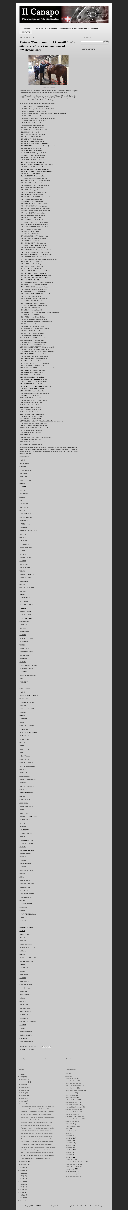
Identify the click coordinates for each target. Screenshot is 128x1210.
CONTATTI (26, 32)
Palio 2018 (69, 1154)
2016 (21, 1187)
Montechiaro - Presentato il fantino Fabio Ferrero (36, 1114)
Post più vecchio (71, 1059)
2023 (21, 1167)
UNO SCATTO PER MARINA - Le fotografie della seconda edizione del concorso (67, 28)
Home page (48, 1059)
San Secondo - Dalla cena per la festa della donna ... (37, 1141)
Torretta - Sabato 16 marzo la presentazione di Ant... (37, 1136)
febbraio (24, 1161)
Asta (67, 1073)
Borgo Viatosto (70, 1097)
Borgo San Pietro (71, 1088)
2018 (21, 1181)
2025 (21, 1074)
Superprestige (70, 1169)
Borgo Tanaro (70, 1093)
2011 (21, 1200)
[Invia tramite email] (43, 1047)
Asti (67, 1076)
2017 (21, 1184)
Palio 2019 (69, 1157)
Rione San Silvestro (72, 1164)
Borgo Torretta (70, 1095)
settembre (24, 1087)
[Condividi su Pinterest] (50, 1047)
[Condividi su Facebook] (48, 1047)
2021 (21, 1173)
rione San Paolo (71, 1174)
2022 (21, 1170)
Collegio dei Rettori (72, 1100)
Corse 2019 (69, 1124)
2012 (21, 1197)
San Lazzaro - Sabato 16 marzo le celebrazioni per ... (38, 1152)
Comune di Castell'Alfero (73, 1116)
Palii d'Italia (69, 1131)
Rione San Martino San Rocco (75, 1162)
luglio (23, 1093)
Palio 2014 (69, 1145)
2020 (21, 1176)
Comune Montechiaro (72, 1105)
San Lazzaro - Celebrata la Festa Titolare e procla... (37, 1120)
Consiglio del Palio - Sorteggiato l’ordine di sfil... (36, 1150)
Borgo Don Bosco (71, 1081)
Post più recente (26, 1059)
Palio (67, 1133)
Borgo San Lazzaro (72, 1083)
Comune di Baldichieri (72, 1112)
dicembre (24, 1079)
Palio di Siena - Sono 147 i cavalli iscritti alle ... (35, 1158)
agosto (23, 1090)
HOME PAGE (27, 28)
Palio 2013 (69, 1143)
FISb (67, 1128)
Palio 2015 (69, 1147)
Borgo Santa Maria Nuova (74, 1090)
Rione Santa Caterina (72, 1166)
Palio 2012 (69, 1140)
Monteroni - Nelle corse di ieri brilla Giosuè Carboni (37, 1109)
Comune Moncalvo (71, 1102)
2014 (21, 1192)
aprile (23, 1101)
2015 (21, 1189)
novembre (24, 1082)
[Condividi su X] (47, 1047)
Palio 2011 (69, 1138)
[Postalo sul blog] (45, 1047)
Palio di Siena (30, 1049)
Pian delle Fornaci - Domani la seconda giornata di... (37, 1128)
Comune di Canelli (71, 1114)
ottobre (23, 1084)
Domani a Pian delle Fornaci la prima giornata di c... (37, 1144)
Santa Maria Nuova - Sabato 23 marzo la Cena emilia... (38, 1147)
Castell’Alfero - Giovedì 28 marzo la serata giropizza (37, 1117)
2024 (21, 1077)
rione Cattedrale (71, 1171)
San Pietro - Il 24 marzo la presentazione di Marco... (37, 1133)
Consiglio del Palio (71, 1121)
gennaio (24, 1164)
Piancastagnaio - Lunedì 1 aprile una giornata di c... (37, 1106)
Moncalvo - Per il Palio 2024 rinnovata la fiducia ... (37, 1125)
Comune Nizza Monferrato (74, 1107)
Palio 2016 (69, 1150)
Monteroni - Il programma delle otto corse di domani (37, 1111)
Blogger (100, 1206)
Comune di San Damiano (73, 1119)
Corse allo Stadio (71, 1126)
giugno (23, 1095)
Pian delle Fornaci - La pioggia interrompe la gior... (37, 1139)
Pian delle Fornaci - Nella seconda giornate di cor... (37, 1122)
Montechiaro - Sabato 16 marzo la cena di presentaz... (38, 1155)
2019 (21, 1178)
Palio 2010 (69, 1135)
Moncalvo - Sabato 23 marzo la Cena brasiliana (36, 1131)
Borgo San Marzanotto (73, 1085)
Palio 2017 (69, 1152)
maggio (23, 1098)
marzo (23, 1104)
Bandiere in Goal (71, 1078)
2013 (21, 1195)
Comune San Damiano (73, 1109)
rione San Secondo (72, 1176)
